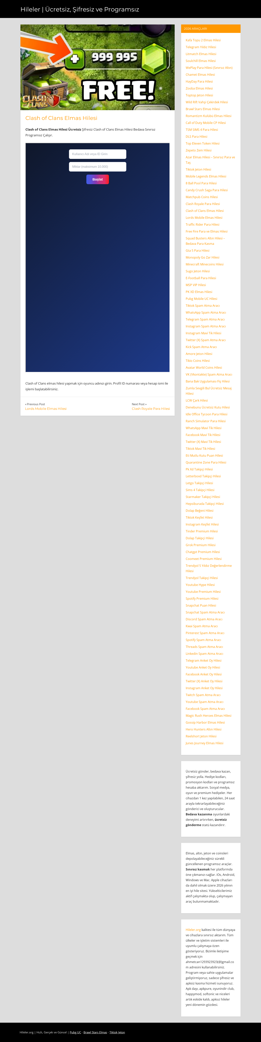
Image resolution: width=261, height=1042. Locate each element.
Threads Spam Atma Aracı (204, 647)
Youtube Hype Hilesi (200, 585)
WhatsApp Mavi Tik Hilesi (203, 428)
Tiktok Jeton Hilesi (198, 169)
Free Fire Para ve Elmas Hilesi (207, 231)
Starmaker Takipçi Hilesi (203, 497)
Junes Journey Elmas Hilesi (204, 743)
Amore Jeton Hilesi (199, 354)
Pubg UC (75, 1032)
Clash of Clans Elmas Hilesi (61, 118)
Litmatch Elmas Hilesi (201, 54)
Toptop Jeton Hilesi (199, 95)
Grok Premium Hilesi (201, 545)
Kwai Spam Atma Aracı (202, 626)
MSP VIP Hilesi (196, 285)
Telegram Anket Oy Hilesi (203, 660)
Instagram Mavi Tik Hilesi (203, 333)
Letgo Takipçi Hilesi (199, 483)
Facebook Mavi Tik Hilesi (203, 435)
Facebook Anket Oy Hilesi (204, 674)
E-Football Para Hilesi (201, 278)
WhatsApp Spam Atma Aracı (206, 312)
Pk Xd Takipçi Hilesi (199, 469)
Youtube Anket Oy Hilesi (203, 667)
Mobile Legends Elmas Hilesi (206, 176)
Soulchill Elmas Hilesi (201, 61)
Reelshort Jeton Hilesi (201, 736)
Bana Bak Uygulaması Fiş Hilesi (208, 381)
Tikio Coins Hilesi (198, 361)
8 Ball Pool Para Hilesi (201, 183)
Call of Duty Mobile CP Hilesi (206, 123)
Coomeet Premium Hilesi (204, 559)
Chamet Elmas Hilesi (200, 74)
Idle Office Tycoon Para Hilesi (206, 414)
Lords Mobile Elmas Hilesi (204, 218)
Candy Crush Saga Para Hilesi (207, 190)
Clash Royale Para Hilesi (203, 204)
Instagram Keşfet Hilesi (202, 524)
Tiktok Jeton (117, 1032)
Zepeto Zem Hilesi (199, 150)
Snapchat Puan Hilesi (201, 605)
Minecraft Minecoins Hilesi (205, 264)
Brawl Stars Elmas (95, 1032)
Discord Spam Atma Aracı (204, 619)
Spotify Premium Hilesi (202, 598)
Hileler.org (193, 930)
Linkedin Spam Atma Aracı (204, 654)
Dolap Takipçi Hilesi (200, 538)
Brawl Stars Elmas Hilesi (203, 109)
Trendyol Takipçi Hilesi (202, 578)
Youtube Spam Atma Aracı (204, 702)
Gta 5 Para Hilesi (197, 250)
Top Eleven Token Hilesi (203, 143)
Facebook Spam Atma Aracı (205, 709)
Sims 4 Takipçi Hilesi (200, 490)
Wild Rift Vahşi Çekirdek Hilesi (207, 102)
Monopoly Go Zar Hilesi (202, 257)
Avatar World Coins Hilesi (204, 367)
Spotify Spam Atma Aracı (203, 640)
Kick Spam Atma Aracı (201, 347)
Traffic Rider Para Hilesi (202, 224)
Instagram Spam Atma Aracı (206, 326)
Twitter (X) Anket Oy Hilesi (204, 681)
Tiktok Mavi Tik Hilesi (200, 449)
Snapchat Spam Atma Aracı (205, 612)
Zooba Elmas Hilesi (199, 88)
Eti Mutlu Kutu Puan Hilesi (204, 455)
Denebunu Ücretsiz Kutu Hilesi (208, 407)
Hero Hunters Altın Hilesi (203, 729)
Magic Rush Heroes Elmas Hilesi (208, 715)
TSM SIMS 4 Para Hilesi (202, 130)
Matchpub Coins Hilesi (202, 197)
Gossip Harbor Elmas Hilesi (205, 722)
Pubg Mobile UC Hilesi (201, 299)
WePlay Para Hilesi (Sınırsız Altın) (209, 68)
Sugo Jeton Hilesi (198, 271)
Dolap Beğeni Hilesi (199, 510)
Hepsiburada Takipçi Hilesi (205, 504)
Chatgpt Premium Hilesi (203, 552)
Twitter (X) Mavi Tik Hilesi (203, 442)
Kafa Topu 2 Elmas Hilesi (203, 40)
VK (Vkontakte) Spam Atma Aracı (209, 374)
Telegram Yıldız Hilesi (201, 47)
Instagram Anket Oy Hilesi (204, 688)
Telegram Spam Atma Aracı (205, 319)
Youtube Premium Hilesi (203, 592)
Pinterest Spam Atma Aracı (205, 633)
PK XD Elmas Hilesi (199, 292)
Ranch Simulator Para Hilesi (206, 421)
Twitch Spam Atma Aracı (203, 695)
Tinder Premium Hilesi (202, 531)
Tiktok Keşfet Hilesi (199, 517)
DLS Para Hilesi (196, 136)
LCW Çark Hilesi (197, 400)
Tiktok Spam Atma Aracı (203, 305)
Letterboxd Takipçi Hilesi (203, 476)
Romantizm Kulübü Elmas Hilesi (208, 116)
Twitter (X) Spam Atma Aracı (206, 340)
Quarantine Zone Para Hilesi (206, 462)
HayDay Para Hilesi (199, 81)
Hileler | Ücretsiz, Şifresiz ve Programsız (79, 9)
